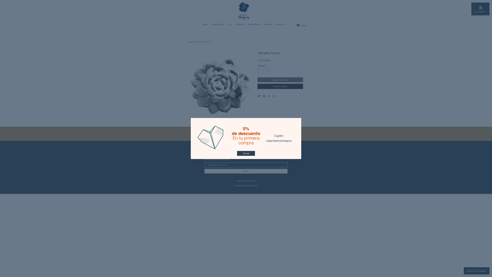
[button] (246, 153)
